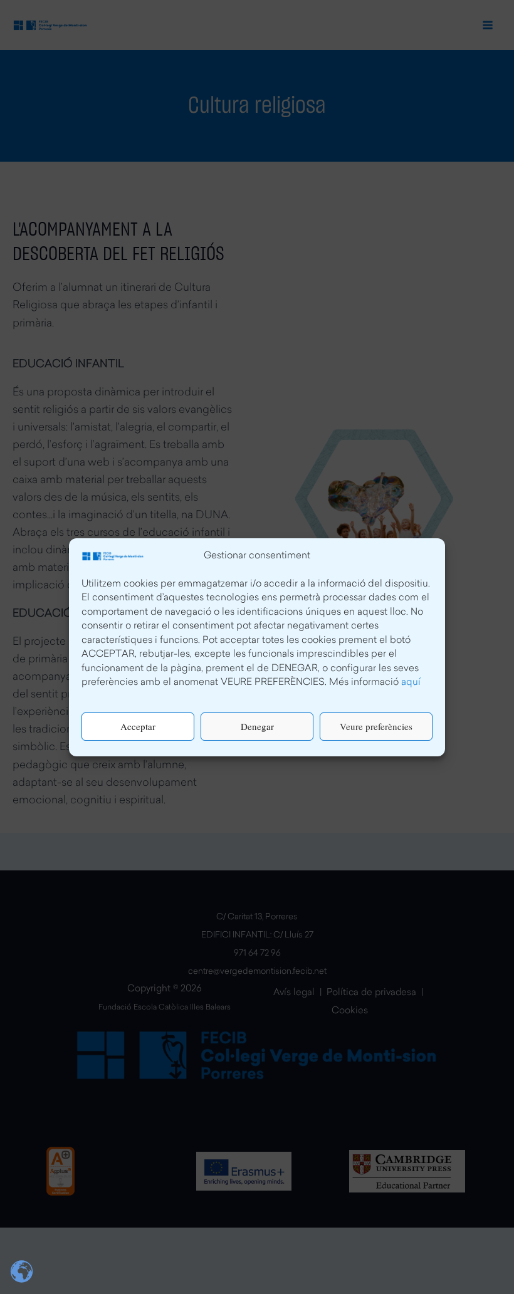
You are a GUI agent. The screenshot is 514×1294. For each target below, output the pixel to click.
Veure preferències (376, 726)
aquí (411, 682)
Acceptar (137, 726)
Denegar (257, 726)
